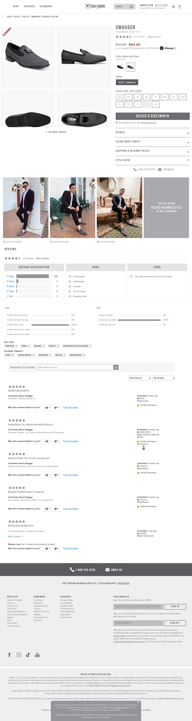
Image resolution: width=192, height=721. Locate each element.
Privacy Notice (121, 707)
